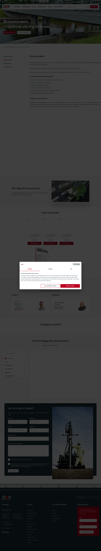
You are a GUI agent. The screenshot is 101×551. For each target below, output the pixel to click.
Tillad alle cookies (70, 285)
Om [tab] (71, 269)
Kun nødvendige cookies (50, 285)
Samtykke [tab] (30, 269)
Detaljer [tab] (50, 269)
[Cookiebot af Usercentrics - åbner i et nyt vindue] (74, 264)
